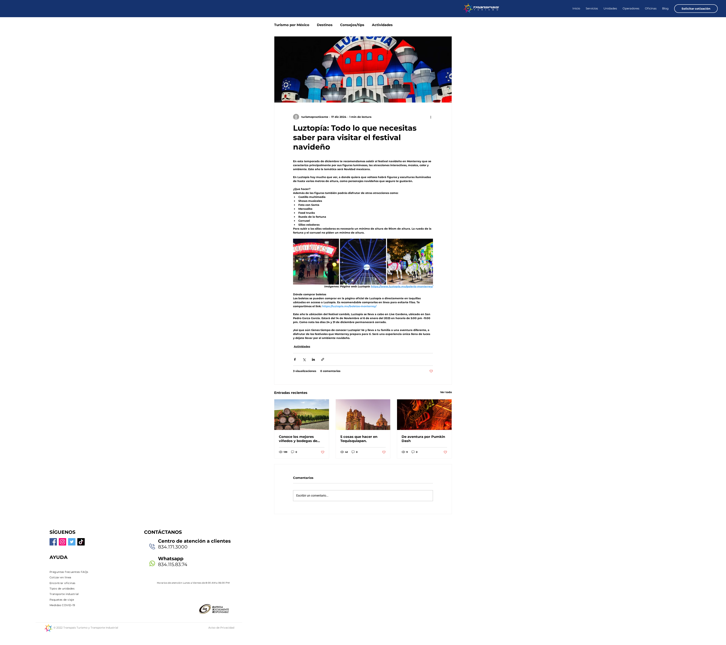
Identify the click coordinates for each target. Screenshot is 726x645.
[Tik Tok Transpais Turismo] (81, 541)
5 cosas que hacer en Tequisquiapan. (358, 439)
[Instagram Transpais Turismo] (62, 541)
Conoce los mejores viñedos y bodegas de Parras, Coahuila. (298, 439)
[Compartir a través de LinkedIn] (313, 359)
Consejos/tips (352, 25)
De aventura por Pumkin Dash (423, 439)
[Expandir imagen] (316, 262)
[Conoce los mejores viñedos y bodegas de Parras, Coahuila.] (301, 414)
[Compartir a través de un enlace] (322, 359)
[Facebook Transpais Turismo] (53, 541)
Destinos (325, 25)
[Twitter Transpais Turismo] (71, 541)
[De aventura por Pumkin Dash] (424, 414)
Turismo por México (291, 25)
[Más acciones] (430, 117)
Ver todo (446, 392)
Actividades (382, 25)
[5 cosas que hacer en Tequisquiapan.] (363, 414)
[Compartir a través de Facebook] (295, 359)
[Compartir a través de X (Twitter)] (304, 359)
